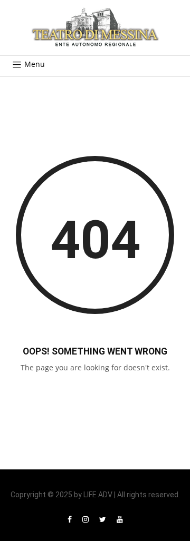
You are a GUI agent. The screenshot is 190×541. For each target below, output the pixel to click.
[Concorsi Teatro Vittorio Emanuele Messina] (95, 27)
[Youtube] (120, 519)
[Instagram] (85, 519)
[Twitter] (102, 519)
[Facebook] (70, 519)
